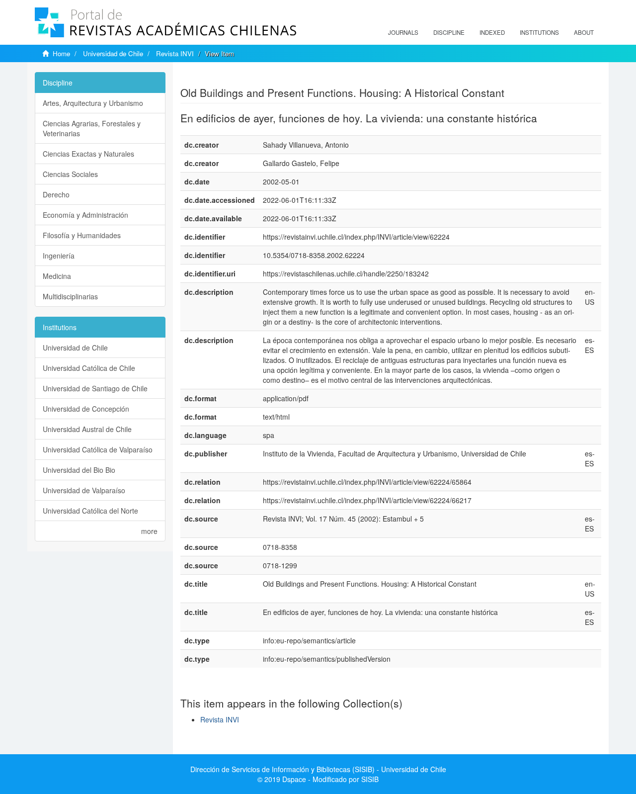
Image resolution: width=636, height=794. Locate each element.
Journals (403, 32)
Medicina (57, 276)
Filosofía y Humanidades (82, 235)
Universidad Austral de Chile (87, 429)
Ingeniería (59, 256)
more (149, 531)
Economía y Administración (85, 215)
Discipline (449, 32)
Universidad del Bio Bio (79, 470)
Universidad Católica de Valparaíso (98, 449)
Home (61, 53)
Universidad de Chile (113, 53)
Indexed (492, 32)
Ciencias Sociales (70, 174)
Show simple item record (219, 77)
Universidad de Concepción (86, 409)
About (584, 32)
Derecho (56, 194)
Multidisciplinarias (70, 296)
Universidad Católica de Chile (89, 368)
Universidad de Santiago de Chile (95, 388)
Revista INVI (175, 53)
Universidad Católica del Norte (90, 511)
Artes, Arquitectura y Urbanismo (93, 103)
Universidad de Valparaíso (84, 490)
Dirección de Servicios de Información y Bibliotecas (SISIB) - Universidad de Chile (318, 769)
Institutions (539, 32)
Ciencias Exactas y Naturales (88, 154)
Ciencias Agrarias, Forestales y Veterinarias (92, 128)
